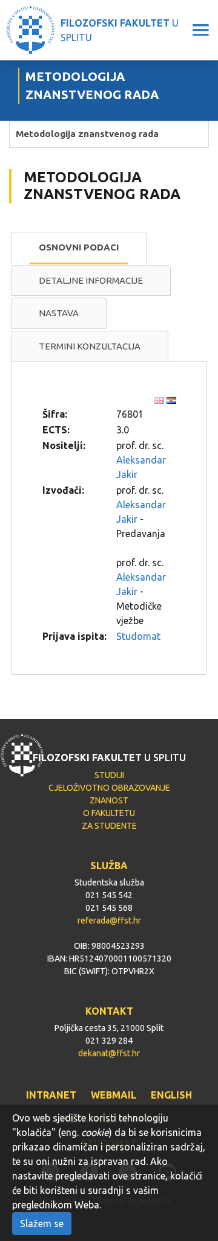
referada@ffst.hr (109, 920)
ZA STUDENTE (109, 826)
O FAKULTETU (109, 813)
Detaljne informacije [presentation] (91, 280)
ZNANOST (109, 800)
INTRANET (51, 1094)
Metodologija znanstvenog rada (87, 134)
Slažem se (42, 1223)
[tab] (79, 248)
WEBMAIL (113, 1094)
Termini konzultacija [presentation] (89, 346)
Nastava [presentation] (59, 313)
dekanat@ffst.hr (109, 1053)
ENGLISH (171, 1094)
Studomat (138, 636)
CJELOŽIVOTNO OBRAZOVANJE (109, 788)
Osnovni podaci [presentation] (79, 247)
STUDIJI (109, 775)
